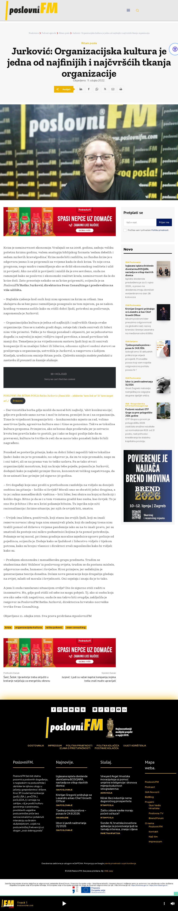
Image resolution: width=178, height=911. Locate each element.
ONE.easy (108, 871)
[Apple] (83, 709)
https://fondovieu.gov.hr (140, 885)
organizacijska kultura (28, 627)
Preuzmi (18, 400)
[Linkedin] (80, 89)
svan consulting (76, 627)
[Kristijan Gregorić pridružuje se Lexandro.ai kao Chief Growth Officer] (163, 312)
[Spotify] (94, 709)
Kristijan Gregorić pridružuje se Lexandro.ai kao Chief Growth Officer (140, 312)
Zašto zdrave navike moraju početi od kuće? (116, 812)
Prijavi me (164, 222)
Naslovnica (34, 33)
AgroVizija (106, 793)
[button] (137, 10)
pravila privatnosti (112, 863)
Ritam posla (64, 33)
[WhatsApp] (96, 89)
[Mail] (71, 709)
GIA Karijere (131, 341)
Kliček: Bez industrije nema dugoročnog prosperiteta (116, 799)
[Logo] (89, 727)
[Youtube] (118, 709)
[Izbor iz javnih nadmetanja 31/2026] (163, 385)
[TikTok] (100, 709)
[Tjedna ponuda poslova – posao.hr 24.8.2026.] (163, 348)
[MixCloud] (124, 709)
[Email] (112, 89)
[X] (104, 89)
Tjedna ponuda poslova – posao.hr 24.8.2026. (138, 347)
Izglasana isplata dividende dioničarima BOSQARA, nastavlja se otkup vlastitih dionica (139, 270)
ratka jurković (54, 627)
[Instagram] (59, 709)
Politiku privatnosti (159, 230)
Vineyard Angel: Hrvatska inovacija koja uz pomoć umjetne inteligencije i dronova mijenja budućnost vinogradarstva (118, 783)
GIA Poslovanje (133, 262)
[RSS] (77, 709)
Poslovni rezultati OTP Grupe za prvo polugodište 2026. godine (138, 412)
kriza (8, 627)
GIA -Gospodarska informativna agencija (136, 405)
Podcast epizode (49, 33)
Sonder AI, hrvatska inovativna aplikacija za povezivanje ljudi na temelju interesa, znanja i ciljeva (118, 826)
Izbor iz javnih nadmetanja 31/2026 (71, 824)
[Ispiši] (120, 89)
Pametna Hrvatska (110, 833)
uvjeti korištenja (129, 863)
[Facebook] (88, 89)
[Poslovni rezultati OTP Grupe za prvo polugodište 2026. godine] (163, 411)
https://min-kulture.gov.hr (158, 885)
